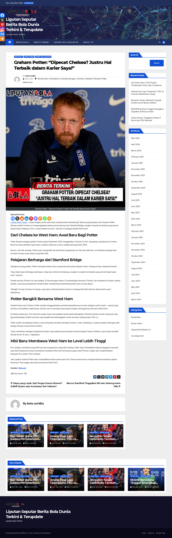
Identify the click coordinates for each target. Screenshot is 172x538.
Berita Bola (22, 42)
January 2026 (137, 163)
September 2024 (138, 262)
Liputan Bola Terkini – (20, 222)
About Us (88, 42)
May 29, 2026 (57, 487)
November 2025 (138, 175)
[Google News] (2, 34)
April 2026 (135, 144)
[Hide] (1, 43)
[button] (160, 42)
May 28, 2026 (97, 487)
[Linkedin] (26, 218)
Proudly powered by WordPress (17, 533)
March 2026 (136, 151)
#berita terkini (43, 79)
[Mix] (40, 218)
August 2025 (136, 194)
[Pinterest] (31, 218)
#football (88, 79)
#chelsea (80, 79)
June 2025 (135, 206)
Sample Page (160, 533)
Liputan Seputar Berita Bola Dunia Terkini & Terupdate (24, 24)
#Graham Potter (99, 79)
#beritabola (54, 79)
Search (134, 55)
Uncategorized (137, 336)
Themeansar (46, 533)
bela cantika (31, 76)
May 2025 (135, 213)
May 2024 (135, 287)
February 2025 (137, 231)
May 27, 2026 (137, 487)
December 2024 (138, 244)
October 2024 (137, 256)
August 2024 (136, 268)
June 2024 (135, 281)
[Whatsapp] (45, 218)
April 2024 (135, 293)
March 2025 (136, 225)
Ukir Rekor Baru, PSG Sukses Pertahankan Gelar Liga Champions (25, 439)
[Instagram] (2, 29)
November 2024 (138, 250)
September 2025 (138, 188)
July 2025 (135, 200)
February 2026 (137, 157)
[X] (17, 218)
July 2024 (135, 275)
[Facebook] (13, 218)
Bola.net (22, 368)
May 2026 (135, 138)
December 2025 (138, 169)
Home (144, 533)
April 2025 (135, 219)
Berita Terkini (41, 42)
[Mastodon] (36, 218)
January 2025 (137, 237)
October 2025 (137, 182)
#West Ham (28, 82)
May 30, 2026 (17, 487)
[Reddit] (22, 218)
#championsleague (68, 79)
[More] (49, 218)
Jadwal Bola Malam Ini (66, 42)
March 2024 (136, 299)
